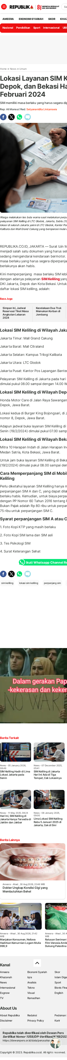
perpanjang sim (52, 582)
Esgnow (5, 992)
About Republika (10, 1015)
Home (3, 68)
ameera (8, 18)
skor (51, 18)
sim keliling (7, 582)
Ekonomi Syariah (31, 18)
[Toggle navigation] (4, 7)
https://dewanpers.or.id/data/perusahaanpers (30, 1040)
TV (2, 998)
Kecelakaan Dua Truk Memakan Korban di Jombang (48, 311)
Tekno (31, 987)
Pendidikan (23, 27)
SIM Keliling (50, 279)
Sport (36, 27)
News (13, 68)
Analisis (31, 982)
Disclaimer (6, 1020)
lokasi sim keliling (28, 582)
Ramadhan (33, 998)
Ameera (4, 972)
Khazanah (6, 977)
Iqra (29, 977)
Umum (23, 68)
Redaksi (32, 1015)
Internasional (51, 27)
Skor (57, 972)
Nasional (7, 27)
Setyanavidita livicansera (41, 109)
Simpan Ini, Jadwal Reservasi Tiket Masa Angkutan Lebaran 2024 (16, 312)
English (59, 992)
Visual (31, 992)
